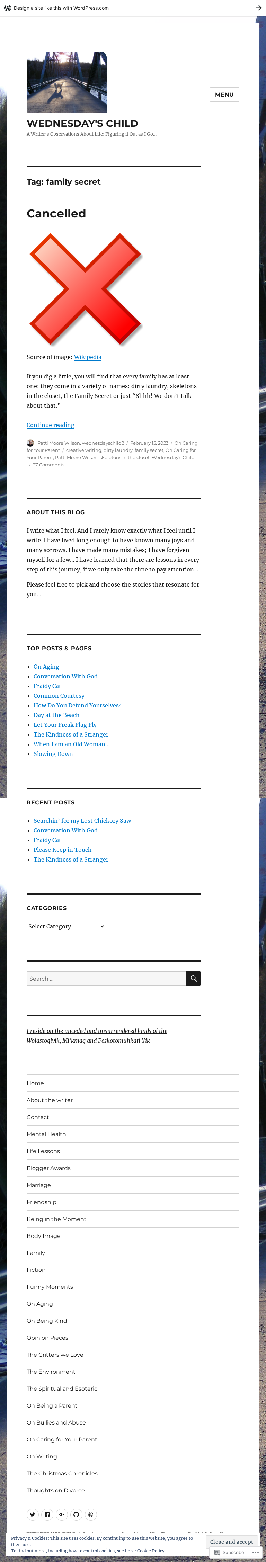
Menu (224, 94)
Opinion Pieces (47, 1338)
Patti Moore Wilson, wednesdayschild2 (80, 443)
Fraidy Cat (47, 685)
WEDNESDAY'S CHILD (82, 123)
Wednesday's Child (173, 457)
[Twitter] (33, 1515)
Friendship (41, 1202)
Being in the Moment (57, 1219)
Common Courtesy (59, 695)
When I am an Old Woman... (71, 744)
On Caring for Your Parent (62, 1439)
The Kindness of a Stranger (71, 734)
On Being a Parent (52, 1405)
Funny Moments (50, 1287)
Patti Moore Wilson (76, 457)
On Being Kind (47, 1321)
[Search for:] (106, 978)
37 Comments (48, 464)
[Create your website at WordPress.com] (133, 8)
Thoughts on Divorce (56, 1490)
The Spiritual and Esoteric (62, 1388)
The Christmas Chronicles (62, 1473)
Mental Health (46, 1134)
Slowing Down (53, 753)
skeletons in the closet (125, 457)
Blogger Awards (49, 1168)
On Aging (46, 666)
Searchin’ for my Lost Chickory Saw (82, 820)
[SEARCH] (193, 978)
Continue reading (50, 424)
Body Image (44, 1236)
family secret (149, 450)
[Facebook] (47, 1515)
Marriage (39, 1185)
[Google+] (62, 1515)
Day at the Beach (57, 715)
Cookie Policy (151, 1550)
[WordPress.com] (91, 1515)
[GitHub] (76, 1515)
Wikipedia (87, 357)
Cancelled (56, 213)
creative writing (83, 450)
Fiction (36, 1270)
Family (36, 1253)
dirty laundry (118, 450)
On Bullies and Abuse (56, 1422)
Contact (38, 1117)
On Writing (42, 1456)
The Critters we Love (55, 1354)
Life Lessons (43, 1151)
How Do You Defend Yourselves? (78, 705)
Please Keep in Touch (63, 849)
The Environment (51, 1371)
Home (35, 1083)
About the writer (50, 1100)
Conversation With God (66, 676)
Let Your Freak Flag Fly (65, 724)
